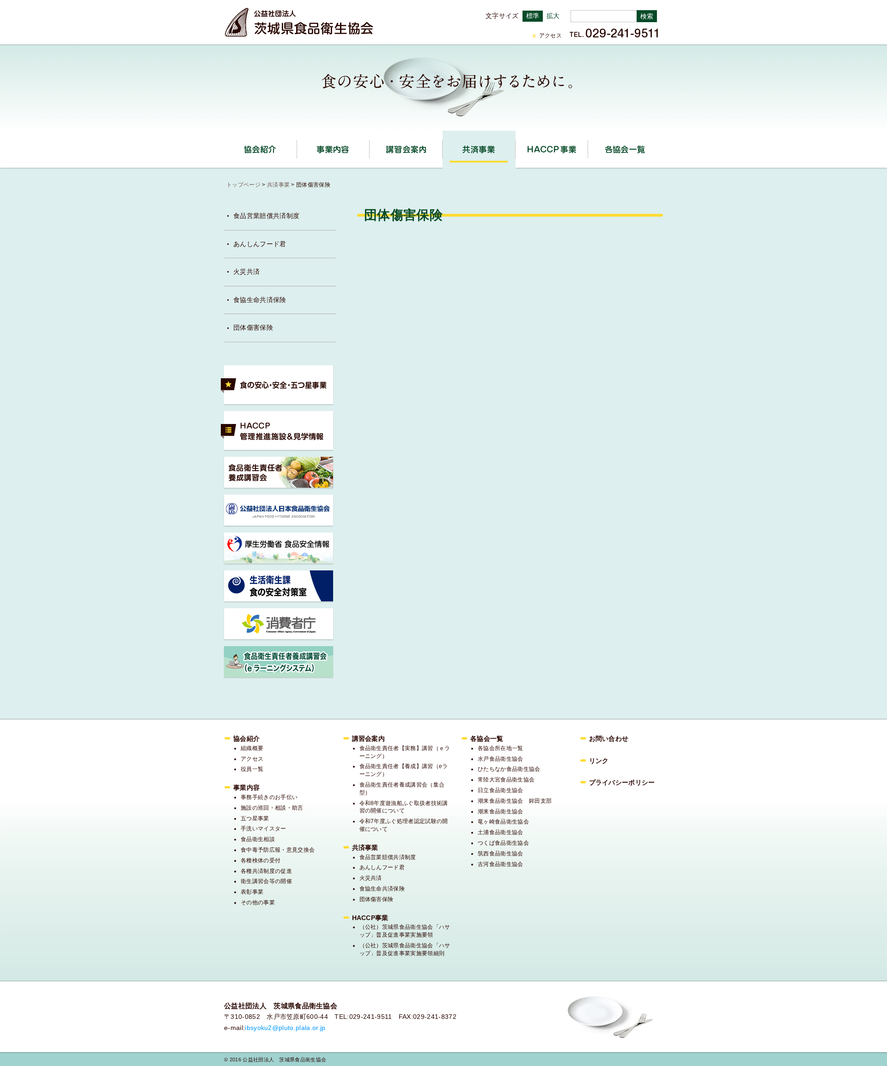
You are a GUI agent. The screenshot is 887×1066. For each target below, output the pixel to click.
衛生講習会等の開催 (266, 881)
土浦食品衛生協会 (500, 832)
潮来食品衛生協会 (500, 811)
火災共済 (246, 271)
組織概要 (252, 748)
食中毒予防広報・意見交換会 (278, 850)
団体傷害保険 (253, 327)
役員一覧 (252, 769)
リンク (599, 760)
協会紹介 (246, 738)
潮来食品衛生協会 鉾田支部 (515, 801)
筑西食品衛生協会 (500, 853)
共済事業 (515, 146)
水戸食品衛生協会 (500, 759)
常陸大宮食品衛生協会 (506, 779)
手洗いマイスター (263, 828)
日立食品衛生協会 (500, 790)
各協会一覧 (624, 149)
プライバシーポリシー (622, 782)
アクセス (550, 35)
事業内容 (369, 146)
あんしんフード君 (259, 244)
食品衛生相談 (258, 839)
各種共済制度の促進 (266, 871)
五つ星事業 (255, 818)
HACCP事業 (370, 917)
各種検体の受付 (260, 860)
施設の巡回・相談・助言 (272, 808)
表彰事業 (252, 892)
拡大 (553, 15)
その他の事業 (258, 902)
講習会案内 (442, 146)
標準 (533, 15)
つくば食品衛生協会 (503, 843)
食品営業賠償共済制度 (266, 215)
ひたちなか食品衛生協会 (509, 769)
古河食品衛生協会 (500, 864)
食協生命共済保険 (259, 299)
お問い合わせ (609, 738)
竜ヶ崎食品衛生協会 (503, 821)
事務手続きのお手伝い (269, 797)
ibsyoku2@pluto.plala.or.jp (285, 1027)
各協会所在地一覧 (500, 748)
